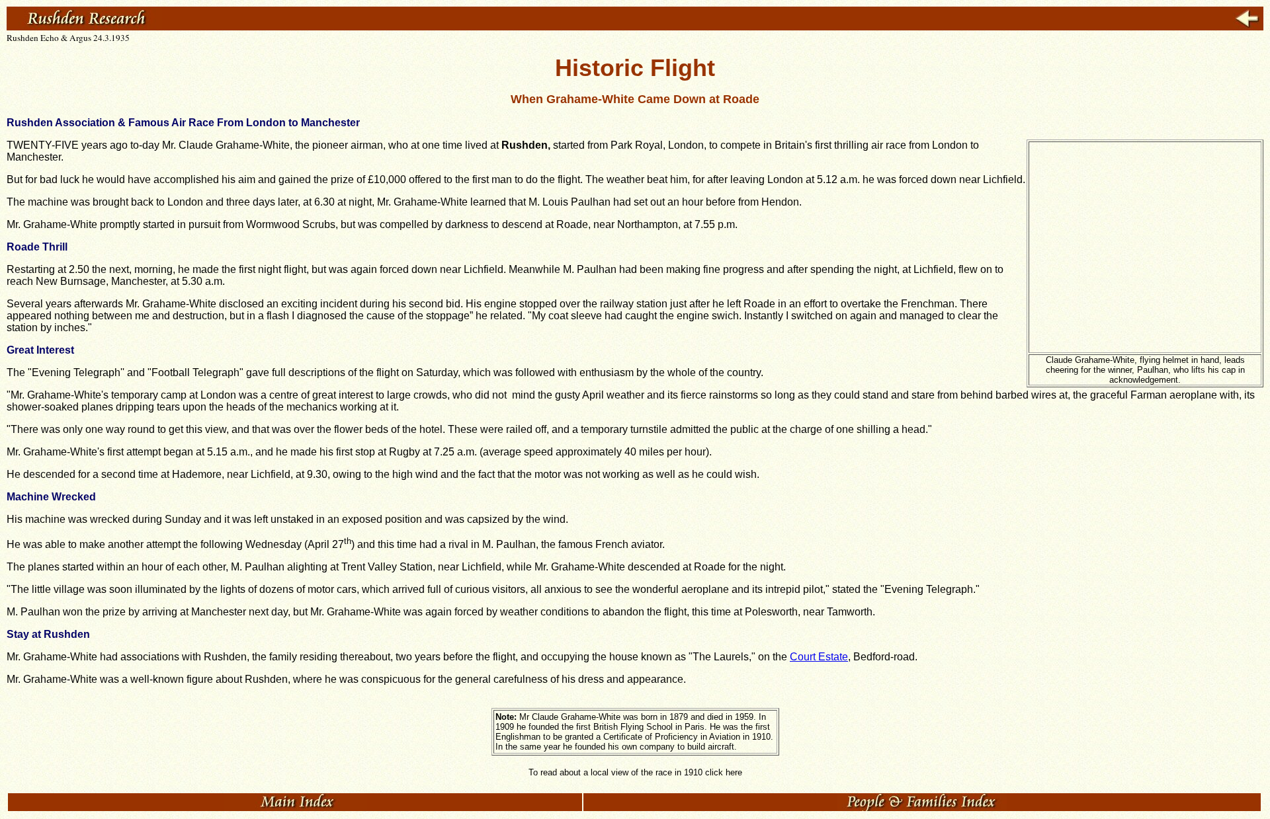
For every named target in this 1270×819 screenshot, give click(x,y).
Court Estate (819, 656)
